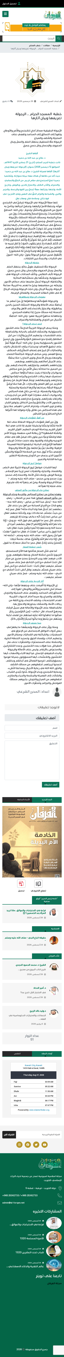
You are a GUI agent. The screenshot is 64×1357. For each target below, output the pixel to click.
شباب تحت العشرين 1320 (30, 1252)
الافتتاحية (55, 929)
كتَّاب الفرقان (54, 956)
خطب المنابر (34, 45)
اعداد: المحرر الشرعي (33, 691)
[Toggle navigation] (5, 14)
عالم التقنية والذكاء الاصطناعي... (25, 1266)
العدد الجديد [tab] (47, 800)
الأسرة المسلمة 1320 (32, 1238)
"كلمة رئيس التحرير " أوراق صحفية (47, 900)
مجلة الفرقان (54, 1283)
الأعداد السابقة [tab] (23, 800)
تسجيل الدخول (9, 3)
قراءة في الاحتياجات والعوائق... (27, 1224)
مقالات (46, 45)
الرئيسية (56, 45)
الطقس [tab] (17, 1054)
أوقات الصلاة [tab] (47, 1054)
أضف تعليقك (50, 784)
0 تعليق (6, 101)
